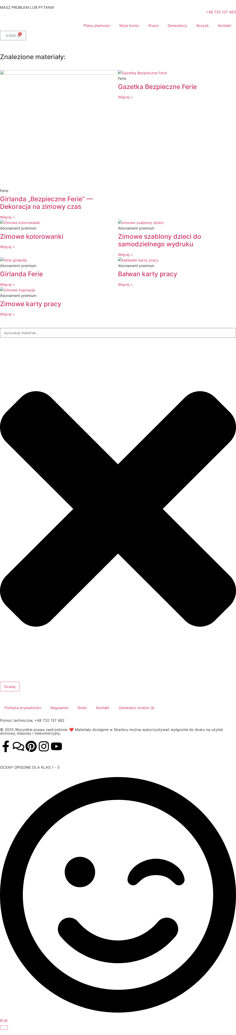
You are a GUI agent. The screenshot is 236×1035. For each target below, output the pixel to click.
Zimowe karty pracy (30, 304)
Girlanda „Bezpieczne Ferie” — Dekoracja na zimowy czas (46, 203)
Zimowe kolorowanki (31, 236)
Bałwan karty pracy (147, 274)
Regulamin (59, 707)
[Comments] (18, 746)
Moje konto (129, 25)
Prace (153, 25)
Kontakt (224, 25)
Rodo (82, 707)
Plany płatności (97, 25)
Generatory (177, 25)
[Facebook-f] (6, 746)
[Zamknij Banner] (4, 1027)
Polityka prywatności (23, 707)
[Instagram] (44, 746)
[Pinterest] (31, 746)
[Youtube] (56, 746)
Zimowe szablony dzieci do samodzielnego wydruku (159, 240)
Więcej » (7, 217)
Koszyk (202, 25)
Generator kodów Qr (137, 707)
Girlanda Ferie (21, 274)
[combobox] (118, 333)
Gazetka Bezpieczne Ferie (157, 87)
